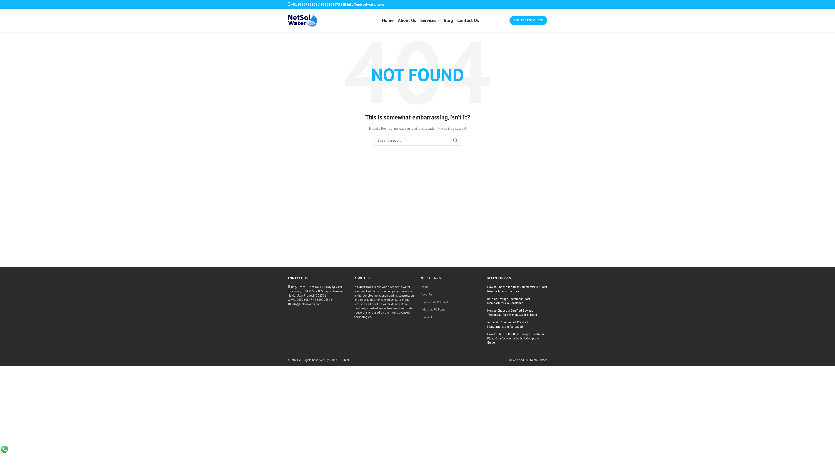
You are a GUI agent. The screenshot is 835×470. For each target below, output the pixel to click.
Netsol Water (538, 360)
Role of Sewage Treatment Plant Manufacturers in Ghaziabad (508, 301)
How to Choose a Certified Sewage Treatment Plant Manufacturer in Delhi (512, 313)
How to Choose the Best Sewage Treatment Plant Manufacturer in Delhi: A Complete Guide (516, 338)
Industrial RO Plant (433, 309)
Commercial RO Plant (434, 302)
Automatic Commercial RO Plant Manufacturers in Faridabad (507, 324)
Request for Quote (528, 20)
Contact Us (427, 317)
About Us (427, 294)
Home (425, 287)
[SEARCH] (455, 141)
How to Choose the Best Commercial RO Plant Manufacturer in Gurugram (517, 289)
